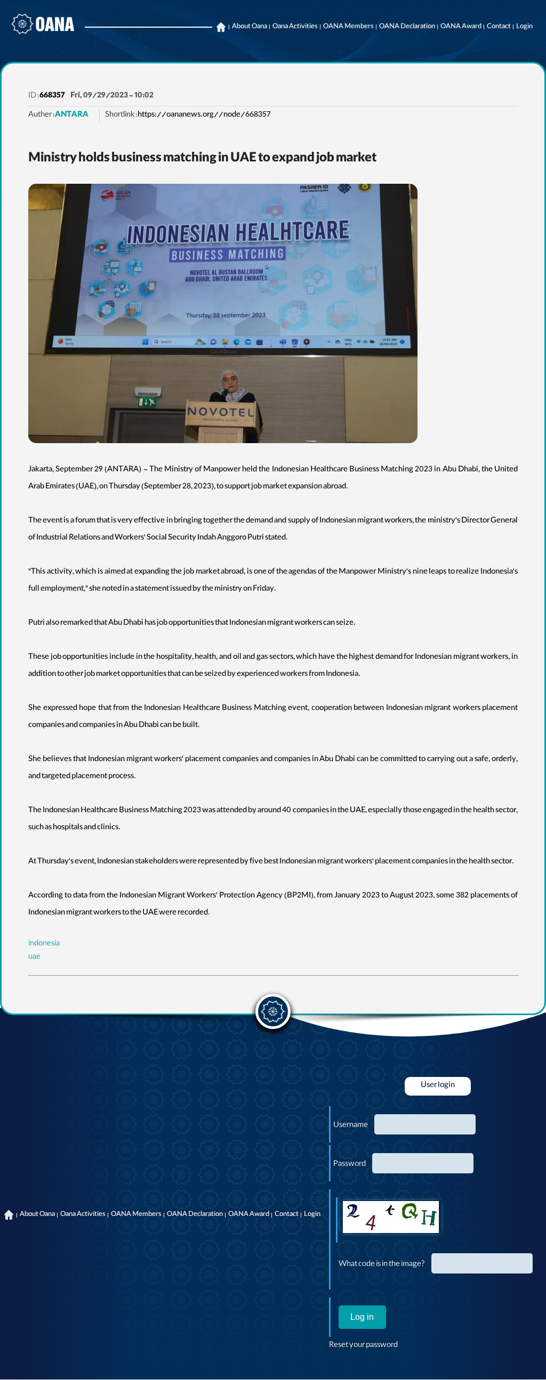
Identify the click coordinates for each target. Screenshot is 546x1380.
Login (524, 27)
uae (34, 957)
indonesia (44, 944)
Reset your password (363, 1346)
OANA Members (348, 27)
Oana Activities (295, 27)
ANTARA (72, 115)
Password (349, 1164)
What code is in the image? (382, 1265)
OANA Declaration (407, 27)
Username (350, 1126)
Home (221, 27)
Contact (499, 27)
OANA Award (460, 27)
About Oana (249, 27)
